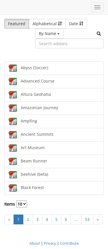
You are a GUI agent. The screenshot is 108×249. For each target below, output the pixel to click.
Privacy (50, 243)
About (34, 243)
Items (10, 204)
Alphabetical (45, 23)
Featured (16, 23)
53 (87, 219)
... (76, 219)
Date (74, 23)
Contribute (69, 243)
